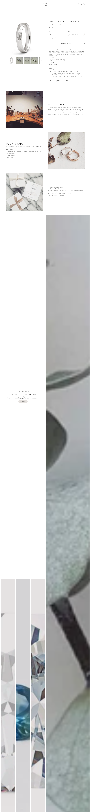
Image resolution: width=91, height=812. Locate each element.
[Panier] (84, 4)
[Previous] (7, 38)
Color (69, 31)
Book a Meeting (11, 157)
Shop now (23, 401)
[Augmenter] (55, 38)
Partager (61, 80)
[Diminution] (50, 38)
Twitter (53, 80)
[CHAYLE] (45, 4)
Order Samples (11, 155)
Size (50, 31)
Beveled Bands (15, 16)
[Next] (40, 38)
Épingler (69, 80)
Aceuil (7, 16)
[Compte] (78, 4)
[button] (81, 4)
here (79, 74)
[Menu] (7, 4)
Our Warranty (62, 195)
